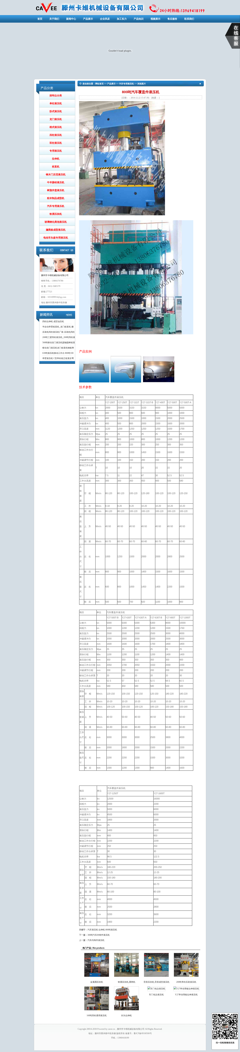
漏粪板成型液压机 (56, 229)
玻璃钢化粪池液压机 (56, 222)
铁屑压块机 (56, 214)
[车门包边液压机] (156, 988)
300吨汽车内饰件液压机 (98, 935)
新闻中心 (71, 19)
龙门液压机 (56, 119)
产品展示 (88, 19)
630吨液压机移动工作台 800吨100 (57, 353)
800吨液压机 (111, 929)
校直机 (55, 166)
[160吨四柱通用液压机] (96, 1011)
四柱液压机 (56, 135)
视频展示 (155, 19)
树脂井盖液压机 (55, 190)
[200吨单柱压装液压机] (186, 977)
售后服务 (172, 19)
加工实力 (122, 19)
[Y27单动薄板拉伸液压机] (186, 988)
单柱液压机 (56, 103)
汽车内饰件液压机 (95, 940)
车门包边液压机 (156, 994)
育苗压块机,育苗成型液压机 (156, 982)
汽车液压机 (92, 929)
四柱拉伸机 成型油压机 (53, 321)
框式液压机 (56, 127)
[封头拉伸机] (126, 1011)
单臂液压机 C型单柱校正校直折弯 (58, 358)
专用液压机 (56, 151)
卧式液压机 (56, 111)
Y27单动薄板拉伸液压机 (186, 994)
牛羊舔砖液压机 (55, 182)
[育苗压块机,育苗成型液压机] (156, 977)
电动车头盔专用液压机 (55, 237)
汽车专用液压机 (55, 206)
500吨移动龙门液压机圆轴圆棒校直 (58, 342)
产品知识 (139, 19)
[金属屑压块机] (96, 977)
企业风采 (105, 19)
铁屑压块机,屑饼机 (126, 982)
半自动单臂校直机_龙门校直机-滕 (58, 327)
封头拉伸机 (126, 1015)
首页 (39, 19)
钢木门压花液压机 (56, 174)
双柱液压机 (56, 143)
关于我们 (54, 19)
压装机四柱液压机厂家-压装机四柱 (58, 332)
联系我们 (189, 19)
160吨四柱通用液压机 (97, 1015)
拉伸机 (55, 158)
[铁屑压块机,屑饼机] (126, 977)
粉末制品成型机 (55, 198)
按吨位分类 (56, 95)
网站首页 (99, 83)
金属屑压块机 (96, 982)
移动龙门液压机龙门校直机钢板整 (58, 348)
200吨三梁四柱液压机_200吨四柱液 (58, 337)
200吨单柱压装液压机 (186, 982)
